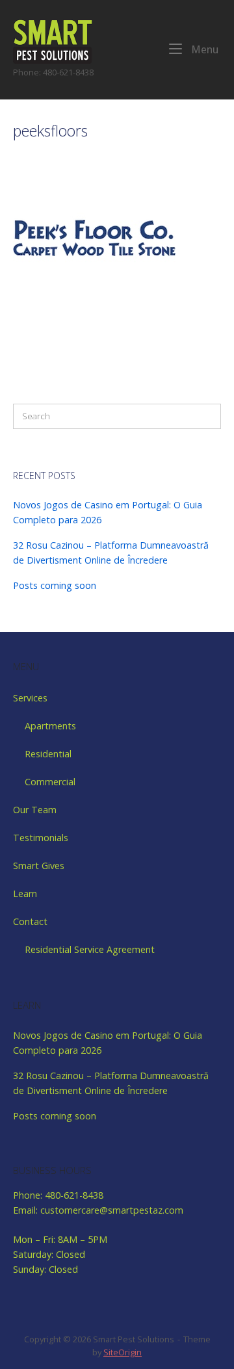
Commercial (50, 782)
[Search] (204, 416)
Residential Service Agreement (90, 949)
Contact (30, 921)
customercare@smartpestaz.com (111, 1210)
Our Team (35, 809)
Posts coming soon (54, 585)
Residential (48, 754)
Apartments (50, 726)
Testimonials (40, 837)
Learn (25, 893)
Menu (203, 49)
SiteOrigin (122, 1352)
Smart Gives (38, 865)
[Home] (52, 40)
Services (30, 698)
